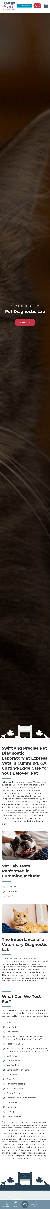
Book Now (33, 14)
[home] (8, 5)
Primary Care (17, 14)
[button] (46, 6)
